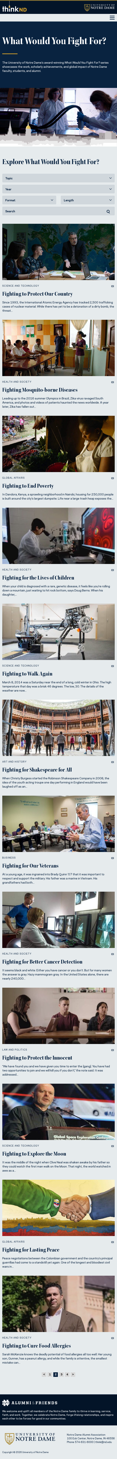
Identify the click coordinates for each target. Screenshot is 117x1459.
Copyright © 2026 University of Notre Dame (25, 1452)
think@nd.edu (103, 1442)
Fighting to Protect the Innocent (37, 1058)
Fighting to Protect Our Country (37, 294)
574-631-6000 (84, 1442)
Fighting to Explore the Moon (34, 1154)
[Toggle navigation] (112, 18)
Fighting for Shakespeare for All (37, 770)
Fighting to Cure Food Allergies (36, 1346)
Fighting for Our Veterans (30, 866)
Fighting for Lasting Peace (30, 1250)
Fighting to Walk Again (27, 674)
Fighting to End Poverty (28, 486)
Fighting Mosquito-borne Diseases (40, 390)
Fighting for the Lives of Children (38, 578)
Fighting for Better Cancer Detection (42, 962)
